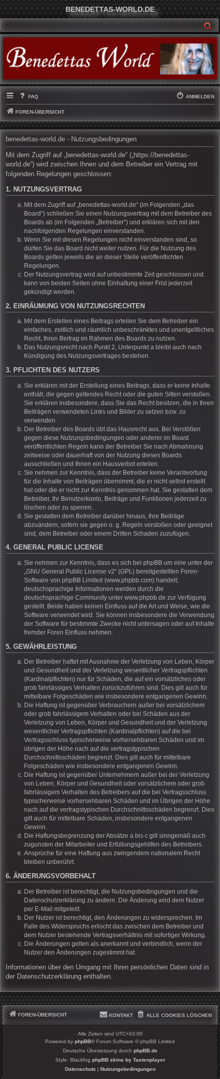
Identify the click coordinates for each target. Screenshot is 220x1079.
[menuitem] (28, 97)
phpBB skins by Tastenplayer (128, 1060)
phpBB (83, 1041)
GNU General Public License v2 (70, 571)
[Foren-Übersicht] (110, 58)
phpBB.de (146, 1050)
